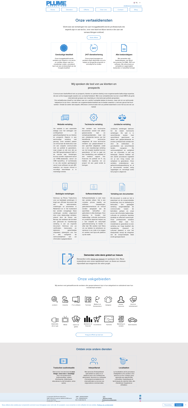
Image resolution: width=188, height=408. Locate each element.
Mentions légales (107, 398)
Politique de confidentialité (109, 400)
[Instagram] (140, 401)
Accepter (179, 405)
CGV (104, 396)
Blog (103, 401)
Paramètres (168, 405)
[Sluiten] (185, 404)
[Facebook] (140, 398)
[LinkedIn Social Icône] (140, 396)
